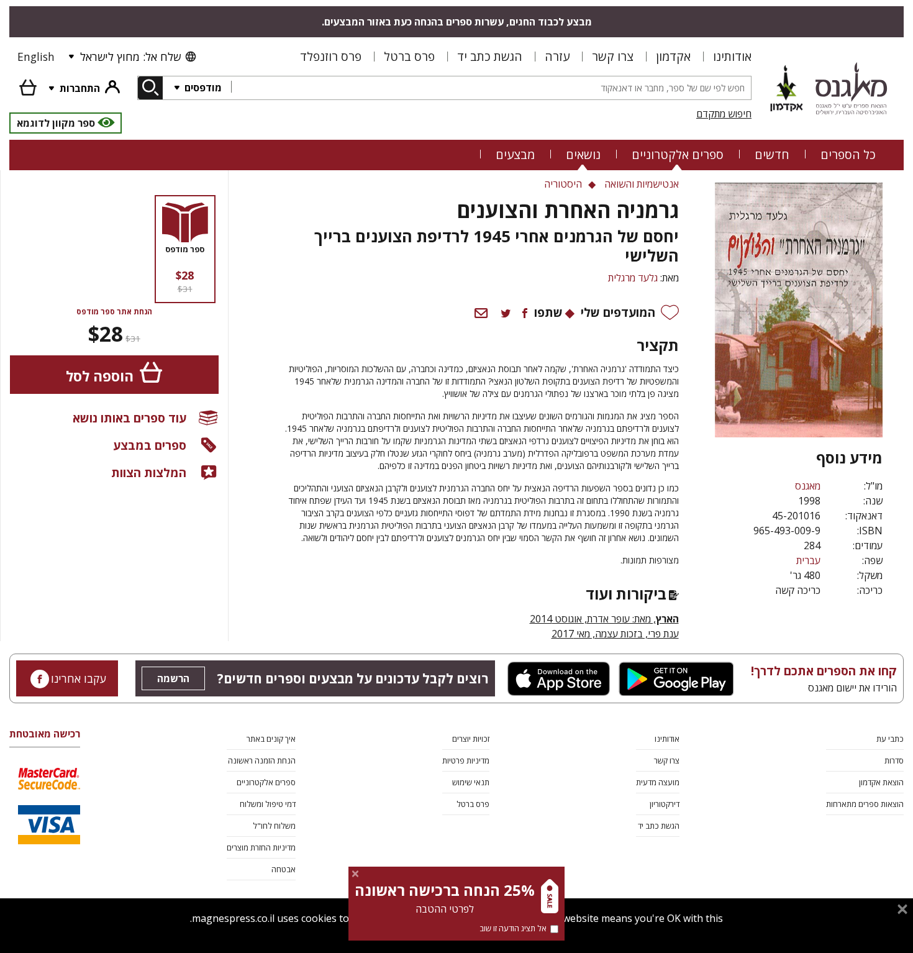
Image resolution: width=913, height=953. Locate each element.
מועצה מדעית (657, 782)
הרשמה (173, 678)
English (36, 56)
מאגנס (807, 486)
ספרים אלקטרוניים (678, 154)
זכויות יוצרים (470, 738)
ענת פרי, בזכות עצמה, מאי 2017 (615, 634)
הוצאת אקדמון (881, 782)
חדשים (772, 154)
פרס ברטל (409, 56)
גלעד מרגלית (633, 278)
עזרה (557, 56)
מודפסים (202, 87)
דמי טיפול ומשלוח (268, 803)
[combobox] (491, 87)
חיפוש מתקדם (724, 114)
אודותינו (732, 56)
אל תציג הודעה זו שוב (513, 928)
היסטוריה (563, 184)
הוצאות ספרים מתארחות (865, 803)
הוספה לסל (100, 376)
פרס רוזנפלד (330, 56)
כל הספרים (848, 154)
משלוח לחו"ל (274, 825)
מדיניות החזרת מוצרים (261, 847)
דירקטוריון (664, 803)
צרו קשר (613, 56)
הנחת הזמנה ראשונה (262, 760)
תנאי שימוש (470, 782)
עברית (808, 560)
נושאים (583, 154)
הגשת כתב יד (489, 56)
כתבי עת (890, 738)
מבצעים (515, 154)
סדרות (894, 760)
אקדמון (673, 56)
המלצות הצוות (148, 472)
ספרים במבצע (149, 445)
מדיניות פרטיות (465, 760)
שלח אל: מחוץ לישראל (130, 56)
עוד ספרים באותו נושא (129, 417)
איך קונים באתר (271, 738)
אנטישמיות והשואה (641, 184)
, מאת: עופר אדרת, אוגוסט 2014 (604, 619)
